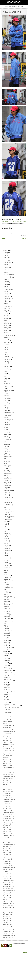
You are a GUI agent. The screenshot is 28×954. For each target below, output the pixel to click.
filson (5, 381)
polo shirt (6, 677)
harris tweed (7, 414)
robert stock (6, 577)
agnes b (6, 260)
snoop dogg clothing (8, 597)
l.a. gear (6, 460)
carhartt (5, 308)
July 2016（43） (7, 871)
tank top (6, 694)
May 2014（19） (7, 920)
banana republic (7, 277)
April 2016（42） (7, 877)
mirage (5, 507)
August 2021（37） (8, 755)
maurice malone (7, 497)
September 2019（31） (9, 799)
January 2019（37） (8, 814)
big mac (6, 288)
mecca (5, 500)
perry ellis (6, 545)
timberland (6, 615)
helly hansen (7, 415)
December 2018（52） (9, 816)
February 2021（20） (8, 767)
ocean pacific (7, 528)
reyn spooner (7, 575)
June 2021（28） (7, 759)
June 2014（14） (7, 918)
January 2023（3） (8, 723)
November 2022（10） (9, 727)
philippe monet (7, 548)
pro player (6, 557)
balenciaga (6, 276)
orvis (5, 531)
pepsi (5, 543)
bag (5, 655)
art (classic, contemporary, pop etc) (12, 705)
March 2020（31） (8, 788)
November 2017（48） (9, 841)
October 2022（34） (8, 729)
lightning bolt (7, 473)
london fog (6, 480)
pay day (6, 538)
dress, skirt (6, 658)
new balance (7, 519)
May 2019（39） (7, 807)
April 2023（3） (7, 718)
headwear (6, 663)
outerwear (6, 672)
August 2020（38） (8, 778)
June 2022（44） (7, 737)
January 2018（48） (8, 837)
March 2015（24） (8, 901)
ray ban (5, 569)
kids (5, 667)
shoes (5, 686)
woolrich (6, 642)
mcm (5, 499)
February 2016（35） (8, 880)
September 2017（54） (9, 844)
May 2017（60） (7, 852)
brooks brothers (7, 298)
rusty (5, 586)
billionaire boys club (8, 289)
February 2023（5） (8, 721)
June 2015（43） (7, 895)
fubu (5, 388)
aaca (5, 255)
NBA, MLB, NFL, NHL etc (10, 711)
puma (5, 562)
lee (4, 468)
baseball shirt (7, 657)
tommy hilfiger (7, 618)
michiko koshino (7, 506)
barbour (5, 279)
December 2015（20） (9, 884)
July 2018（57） (7, 825)
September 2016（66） (9, 867)
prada (5, 555)
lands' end (6, 465)
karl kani (6, 451)
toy (4, 697)
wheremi (6, 635)
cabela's (6, 303)
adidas (5, 259)
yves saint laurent (8, 647)
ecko (5, 364)
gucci (5, 408)
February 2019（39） (8, 812)
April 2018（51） (7, 831)
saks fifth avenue (8, 587)
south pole (6, 599)
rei (4, 574)
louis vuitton (6, 482)
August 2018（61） (8, 824)
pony (5, 553)
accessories (6, 653)
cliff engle (6, 325)
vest (5, 699)
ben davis (6, 282)
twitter (5, 945)
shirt (5, 684)
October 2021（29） (8, 752)
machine (6, 487)
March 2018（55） (8, 833)
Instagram (2, 945)
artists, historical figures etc (10, 707)
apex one (6, 265)
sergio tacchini (7, 596)
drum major (6, 361)
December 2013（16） (9, 930)
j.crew (5, 431)
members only (7, 502)
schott (5, 591)
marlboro (6, 495)
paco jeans (6, 534)
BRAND (5, 250)
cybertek (6, 344)
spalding (6, 601)
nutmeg (5, 524)
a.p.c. (5, 254)
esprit (5, 373)
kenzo (5, 453)
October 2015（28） (8, 888)
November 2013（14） (9, 931)
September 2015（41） (9, 890)
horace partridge (7, 419)
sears (5, 594)
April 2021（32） (7, 763)
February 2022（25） (8, 744)
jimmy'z (5, 443)
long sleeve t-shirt (8, 670)
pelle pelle (6, 540)
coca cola (6, 330)
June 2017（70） (7, 850)
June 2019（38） (7, 805)
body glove (6, 293)
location (19, 6)
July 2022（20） (7, 735)
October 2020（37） (8, 774)
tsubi (5, 625)
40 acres (6, 252)
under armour (7, 628)
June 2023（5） (7, 716)
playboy (6, 552)
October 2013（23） (8, 933)
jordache (6, 444)
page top (25, 952)
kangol (5, 448)
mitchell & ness (7, 511)
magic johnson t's (8, 490)
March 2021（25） (8, 765)
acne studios (7, 257)
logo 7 (5, 477)
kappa (5, 449)
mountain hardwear (8, 516)
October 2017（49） (8, 843)
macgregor (6, 485)
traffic (5, 620)
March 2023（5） (7, 720)
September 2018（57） (9, 822)
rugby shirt (6, 679)
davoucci (6, 347)
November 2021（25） (9, 750)
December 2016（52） (9, 861)
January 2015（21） (8, 905)
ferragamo (6, 378)
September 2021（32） (9, 754)
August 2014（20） (8, 914)
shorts (5, 687)
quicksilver (6, 563)
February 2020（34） (8, 790)
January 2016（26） (8, 882)
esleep (5, 371)
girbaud (5, 400)
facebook (8, 945)
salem (5, 589)
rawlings (6, 567)
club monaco (7, 327)
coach (5, 328)
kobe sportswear (8, 456)
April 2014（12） (7, 922)
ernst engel (6, 369)
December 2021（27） (9, 748)
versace (6, 632)
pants (18, 232)
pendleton (6, 541)
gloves (5, 662)
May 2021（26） (7, 761)
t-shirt (5, 692)
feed (11, 945)
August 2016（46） (8, 869)
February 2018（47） (8, 835)
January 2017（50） (8, 860)
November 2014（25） (9, 909)
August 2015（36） (8, 892)
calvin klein (6, 305)
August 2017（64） (8, 846)
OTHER (5, 702)
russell (5, 584)
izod (5, 429)
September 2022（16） (9, 731)
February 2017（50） (8, 858)
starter (5, 604)
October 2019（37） (8, 797)
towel (5, 696)
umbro (5, 626)
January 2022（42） (8, 746)
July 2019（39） (7, 803)
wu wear (6, 645)
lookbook (13, 6)
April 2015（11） (7, 899)
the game (6, 611)
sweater (6, 689)
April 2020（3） (7, 786)
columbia (6, 334)
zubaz (5, 649)
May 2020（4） (7, 784)
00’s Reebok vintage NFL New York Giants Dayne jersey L (14, 221)
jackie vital (6, 432)
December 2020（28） (9, 771)
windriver (6, 638)
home (6, 6)
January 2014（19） (8, 928)
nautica (5, 517)
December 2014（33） (9, 907)
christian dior (7, 323)
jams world (6, 434)
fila (4, 380)
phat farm (6, 546)
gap (5, 395)
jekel (5, 441)
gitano (5, 402)
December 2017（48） (9, 839)
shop (16, 6)
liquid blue (6, 475)
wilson (5, 637)
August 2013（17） (8, 937)
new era (6, 521)
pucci (5, 560)
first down (6, 383)
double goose (7, 359)
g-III (5, 391)
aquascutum (7, 267)
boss (5, 294)
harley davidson (7, 412)
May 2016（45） (7, 875)
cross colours (7, 342)
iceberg (5, 426)
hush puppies (7, 424)
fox (4, 385)
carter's (5, 310)
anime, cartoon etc (8, 704)
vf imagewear (7, 633)
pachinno (6, 533)
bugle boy (6, 300)
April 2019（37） (7, 808)
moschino (6, 514)
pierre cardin (7, 550)
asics (5, 271)
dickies (5, 351)
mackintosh (6, 488)
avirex (5, 272)
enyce (5, 368)
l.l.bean (5, 461)
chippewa (6, 322)
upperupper (6, 630)
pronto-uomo (7, 558)
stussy (5, 606)
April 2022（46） (7, 740)
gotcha (5, 405)
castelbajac (6, 311)
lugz (5, 483)
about (22, 6)
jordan (5, 446)
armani (5, 269)
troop (5, 623)
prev (4, 238)
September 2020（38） (9, 776)
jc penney (6, 437)
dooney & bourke (8, 357)
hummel (6, 422)
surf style (6, 608)
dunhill (5, 362)
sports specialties (8, 603)
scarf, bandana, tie (8, 680)
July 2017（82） (7, 848)
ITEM (15, 232)
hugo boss (6, 420)
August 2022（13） (8, 733)
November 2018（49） (9, 818)
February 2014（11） (8, 926)
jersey (5, 665)
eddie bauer (6, 366)
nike (5, 523)
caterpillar (6, 313)
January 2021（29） (8, 769)
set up (5, 682)
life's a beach (7, 471)
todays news (7, 616)
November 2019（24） (9, 795)
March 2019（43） (8, 810)
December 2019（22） (9, 793)
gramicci (6, 407)
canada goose (7, 306)
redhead (6, 570)
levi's (5, 470)
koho (5, 458)
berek (5, 286)
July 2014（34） (7, 916)
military (5, 709)
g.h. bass (6, 393)
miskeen (6, 509)
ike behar (6, 427)
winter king (6, 640)
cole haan (6, 332)
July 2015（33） (7, 894)
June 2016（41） (7, 873)
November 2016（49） (9, 863)
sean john (6, 592)
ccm (5, 315)
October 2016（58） (8, 865)
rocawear (6, 579)
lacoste (5, 463)
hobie (5, 417)
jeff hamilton (7, 439)
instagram (9, 6)
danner (5, 345)
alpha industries (7, 262)
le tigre (5, 466)
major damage (7, 494)
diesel (5, 352)
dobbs (5, 356)
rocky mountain (7, 580)
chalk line (6, 317)
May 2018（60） (7, 829)
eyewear (6, 660)
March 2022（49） (8, 742)
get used (6, 397)
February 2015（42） (8, 903)
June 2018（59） (7, 827)
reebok (5, 572)
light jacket (6, 668)
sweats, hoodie (23, 232)
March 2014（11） (8, 924)
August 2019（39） (8, 801)
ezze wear (6, 374)
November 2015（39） (9, 886)
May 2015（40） (7, 897)
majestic (6, 492)
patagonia (6, 536)
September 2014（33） (9, 913)
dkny (5, 354)
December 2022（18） (9, 725)
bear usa (6, 281)
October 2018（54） (8, 820)
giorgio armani (7, 398)
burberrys (6, 301)
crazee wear (7, 340)
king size (6, 454)
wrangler (6, 643)
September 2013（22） (9, 935)
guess (5, 410)
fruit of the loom (7, 386)
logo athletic (7, 478)
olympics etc (7, 712)
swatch (5, 609)
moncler (6, 512)
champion (6, 318)
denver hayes (7, 349)
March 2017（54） (8, 856)
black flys (6, 291)
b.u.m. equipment (8, 274)
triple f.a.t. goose (7, 621)
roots (5, 582)
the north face (7, 613)
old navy (6, 529)
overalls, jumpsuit (8, 674)
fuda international (8, 390)
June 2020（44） (7, 782)
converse (6, 337)
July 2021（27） (7, 757)
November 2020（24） (9, 773)
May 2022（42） (7, 738)
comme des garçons (8, 335)
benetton (6, 284)
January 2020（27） (8, 791)
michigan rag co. (8, 504)
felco (5, 376)
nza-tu (5, 526)
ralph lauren (6, 565)
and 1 (5, 264)
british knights (7, 296)
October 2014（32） (8, 911)
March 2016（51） (8, 878)
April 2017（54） (7, 854)
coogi (5, 339)
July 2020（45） (7, 780)
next (24, 238)
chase (5, 320)
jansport (6, 436)
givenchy (6, 403)
